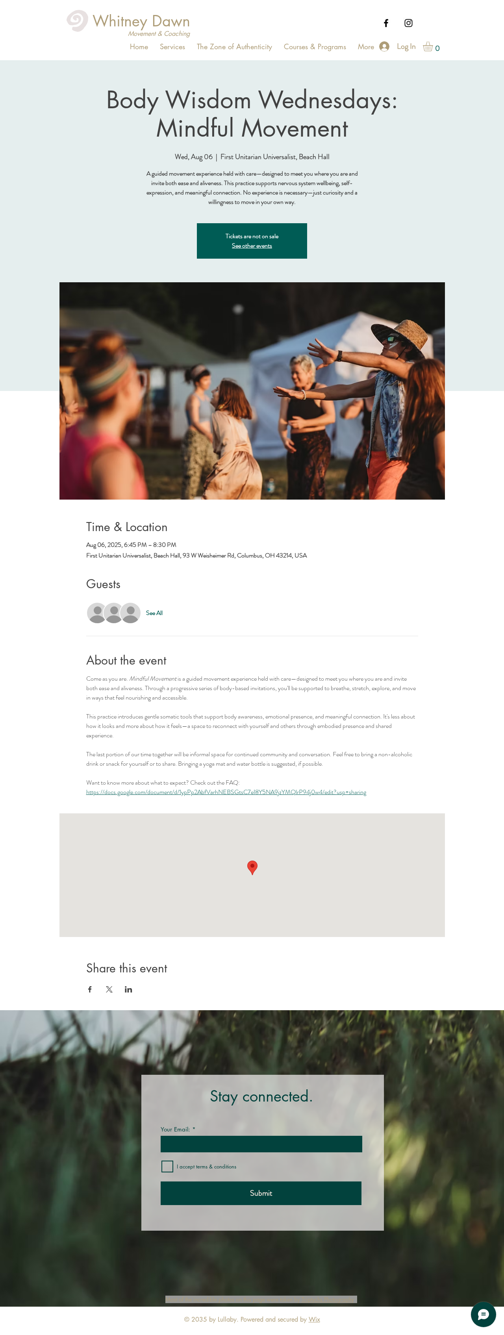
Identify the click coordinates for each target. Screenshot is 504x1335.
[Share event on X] (109, 989)
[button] (434, 46)
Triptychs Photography (328, 1299)
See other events (252, 245)
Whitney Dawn (141, 21)
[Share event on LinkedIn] (128, 989)
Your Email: (175, 1129)
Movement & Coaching (159, 34)
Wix (314, 1319)
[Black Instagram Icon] (408, 23)
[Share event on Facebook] (90, 989)
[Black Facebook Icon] (386, 23)
